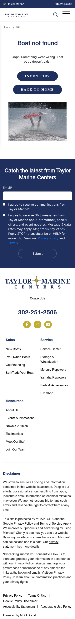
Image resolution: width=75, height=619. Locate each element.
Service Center (50, 349)
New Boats (13, 349)
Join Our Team (15, 449)
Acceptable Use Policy (56, 606)
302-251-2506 (63, 4)
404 (18, 27)
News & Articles (17, 426)
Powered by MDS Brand (19, 615)
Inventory (37, 76)
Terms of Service (51, 523)
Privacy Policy (48, 238)
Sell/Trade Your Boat (19, 373)
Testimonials (14, 434)
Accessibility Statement (19, 606)
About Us (12, 410)
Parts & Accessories (54, 385)
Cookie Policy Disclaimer (20, 601)
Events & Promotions (20, 418)
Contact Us (37, 298)
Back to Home (37, 89)
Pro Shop (46, 393)
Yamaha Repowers (53, 377)
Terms (12, 243)
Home (8, 27)
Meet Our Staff (15, 441)
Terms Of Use (37, 595)
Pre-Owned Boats (18, 357)
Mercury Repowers (53, 369)
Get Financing (15, 365)
